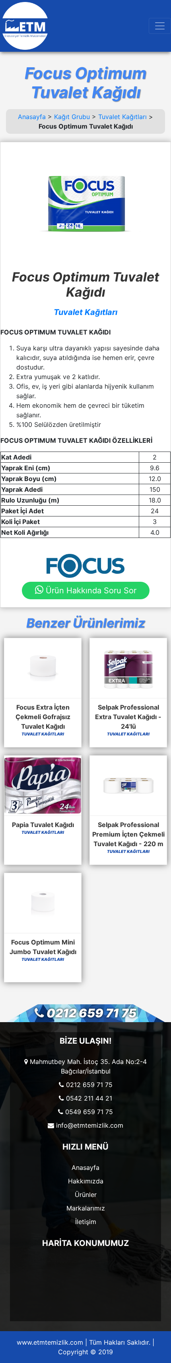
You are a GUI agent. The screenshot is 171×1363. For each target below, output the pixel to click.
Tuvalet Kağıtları (122, 117)
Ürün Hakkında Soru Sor (89, 590)
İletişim (85, 1222)
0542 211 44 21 (89, 1098)
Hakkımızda (85, 1181)
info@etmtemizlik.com (89, 1125)
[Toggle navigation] (160, 26)
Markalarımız (85, 1208)
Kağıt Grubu (72, 117)
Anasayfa (32, 117)
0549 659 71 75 (89, 1112)
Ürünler (86, 1195)
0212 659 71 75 (91, 1013)
